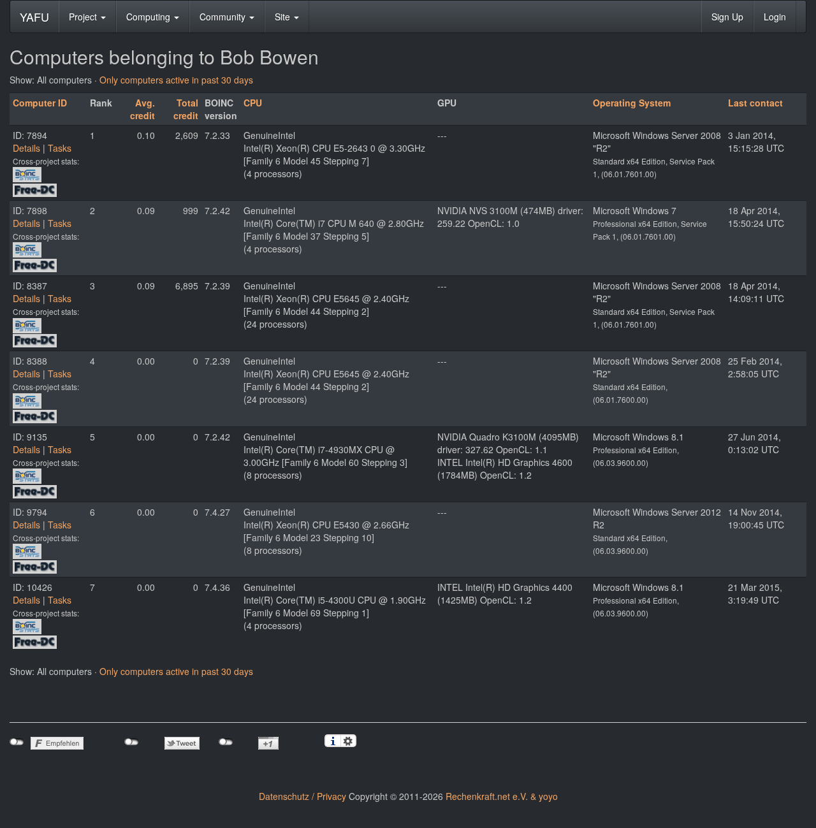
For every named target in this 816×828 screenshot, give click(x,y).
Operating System (632, 102)
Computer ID (40, 102)
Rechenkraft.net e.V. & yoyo (502, 796)
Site (284, 16)
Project (84, 16)
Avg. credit (142, 109)
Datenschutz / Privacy (302, 796)
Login (775, 16)
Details (26, 148)
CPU (253, 102)
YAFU (34, 16)
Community (224, 16)
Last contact (755, 102)
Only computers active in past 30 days (176, 79)
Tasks (59, 148)
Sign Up (727, 16)
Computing (149, 16)
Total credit (185, 109)
